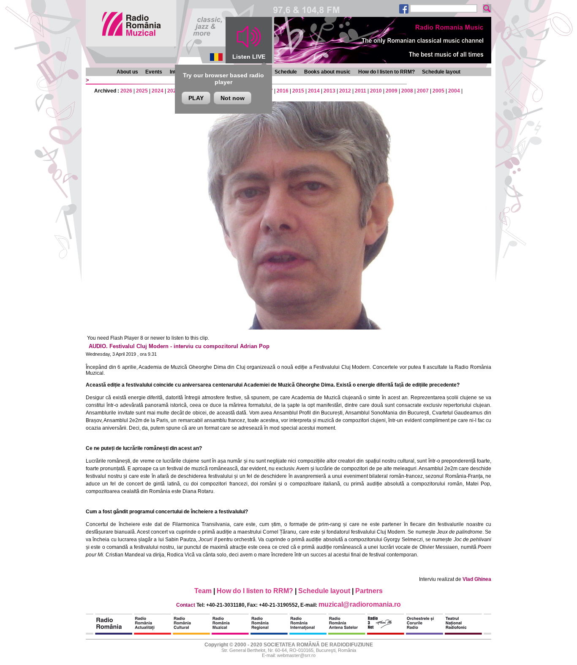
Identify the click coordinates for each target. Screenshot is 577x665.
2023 (173, 91)
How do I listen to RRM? (386, 72)
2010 (376, 91)
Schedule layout (441, 72)
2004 (454, 91)
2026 (126, 91)
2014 (314, 91)
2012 (345, 91)
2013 (329, 91)
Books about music (327, 72)
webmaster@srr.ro (296, 655)
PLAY (196, 98)
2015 (298, 91)
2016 (282, 91)
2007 (423, 91)
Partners (369, 590)
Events (153, 72)
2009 (391, 91)
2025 (142, 91)
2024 (157, 91)
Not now (232, 98)
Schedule (286, 72)
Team (203, 590)
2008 (407, 91)
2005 (438, 91)
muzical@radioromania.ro (359, 604)
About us (127, 72)
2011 (360, 91)
